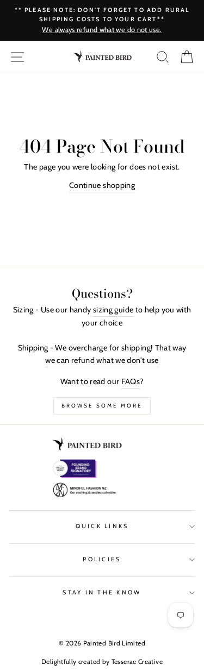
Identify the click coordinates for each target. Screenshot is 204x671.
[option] (102, 20)
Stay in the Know (102, 592)
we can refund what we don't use (101, 360)
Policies (102, 559)
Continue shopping (102, 185)
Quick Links (102, 526)
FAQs (130, 381)
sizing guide (113, 310)
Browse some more (102, 405)
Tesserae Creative (137, 661)
